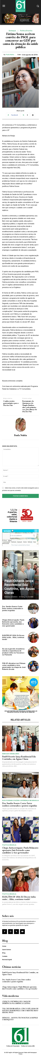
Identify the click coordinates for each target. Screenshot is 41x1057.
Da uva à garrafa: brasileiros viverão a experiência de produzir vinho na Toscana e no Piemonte (13, 652)
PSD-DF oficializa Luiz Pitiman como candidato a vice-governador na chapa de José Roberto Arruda (14, 666)
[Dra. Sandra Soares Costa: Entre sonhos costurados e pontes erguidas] (33, 608)
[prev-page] (31, 554)
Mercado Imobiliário (10, 753)
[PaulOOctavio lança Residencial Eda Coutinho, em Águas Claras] (20, 575)
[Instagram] (10, 931)
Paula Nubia (10, 54)
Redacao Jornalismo (10, 597)
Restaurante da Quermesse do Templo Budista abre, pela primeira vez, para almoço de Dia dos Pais (29, 406)
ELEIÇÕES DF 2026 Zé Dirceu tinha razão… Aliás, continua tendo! (13, 637)
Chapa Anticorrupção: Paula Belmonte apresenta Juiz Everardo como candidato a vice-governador (13, 623)
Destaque (12, 31)
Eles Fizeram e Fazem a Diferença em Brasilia (20, 800)
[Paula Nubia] (20, 425)
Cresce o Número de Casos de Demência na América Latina (16, 1002)
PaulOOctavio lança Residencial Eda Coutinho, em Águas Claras (19, 587)
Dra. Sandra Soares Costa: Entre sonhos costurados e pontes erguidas (12, 608)
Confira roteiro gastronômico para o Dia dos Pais (11, 403)
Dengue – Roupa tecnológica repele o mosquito (20, 1019)
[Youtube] (22, 931)
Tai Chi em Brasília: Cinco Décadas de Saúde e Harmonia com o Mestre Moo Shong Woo (20, 1010)
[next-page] (35, 554)
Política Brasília (26, 31)
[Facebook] (4, 931)
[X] (16, 931)
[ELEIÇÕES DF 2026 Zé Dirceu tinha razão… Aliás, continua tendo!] (33, 637)
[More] (33, 115)
